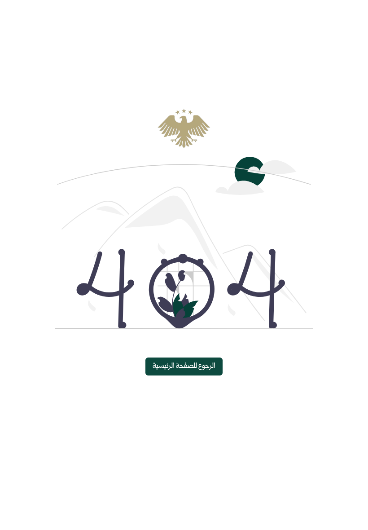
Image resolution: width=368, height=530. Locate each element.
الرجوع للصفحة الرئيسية (184, 366)
